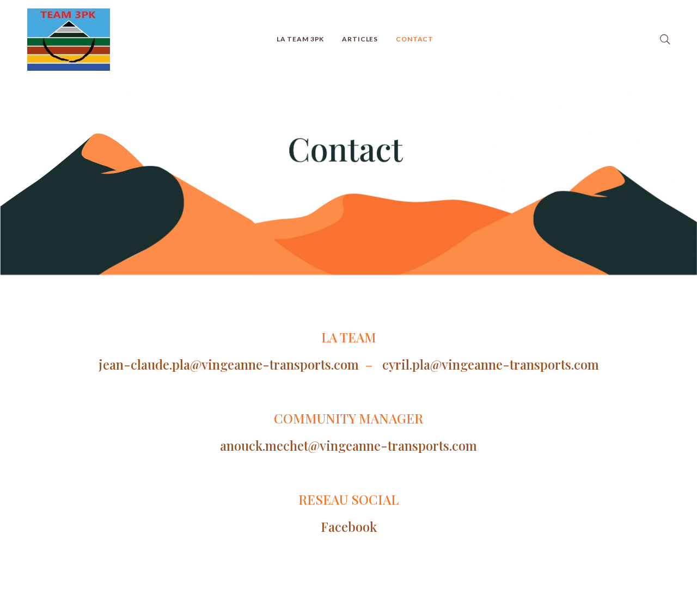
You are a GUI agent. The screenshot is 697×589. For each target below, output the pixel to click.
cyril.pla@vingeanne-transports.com (487, 364)
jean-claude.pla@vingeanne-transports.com (229, 364)
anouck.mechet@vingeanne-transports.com (348, 445)
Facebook (349, 526)
